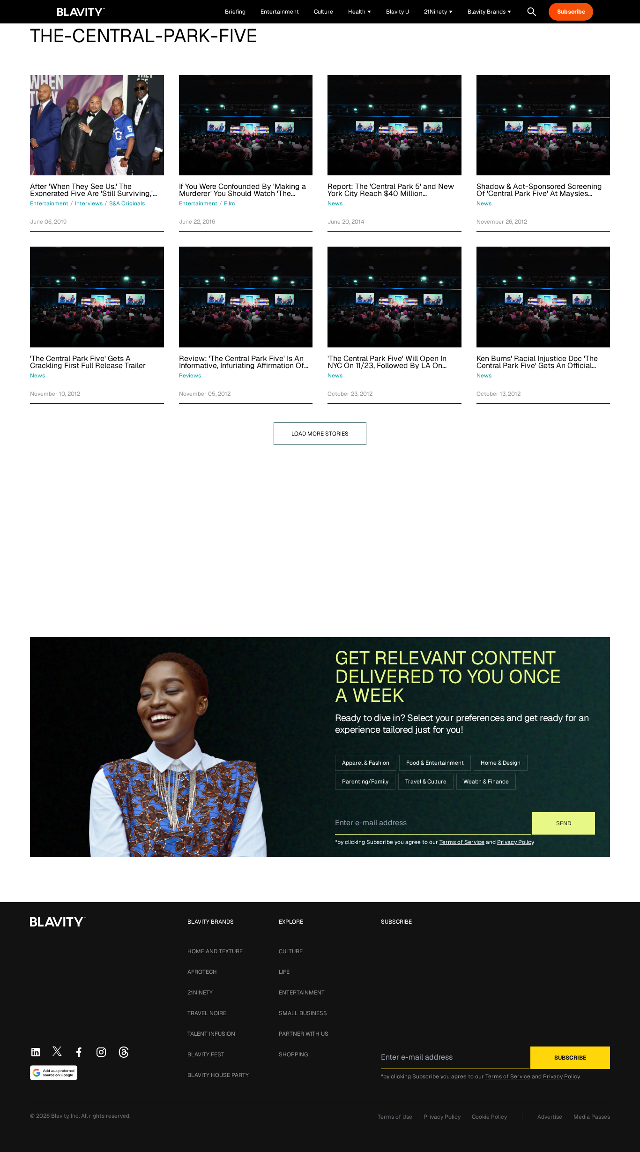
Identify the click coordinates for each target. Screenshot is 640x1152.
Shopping (293, 1054)
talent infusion (211, 1034)
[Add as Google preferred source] (53, 1072)
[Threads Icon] (123, 1052)
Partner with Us (303, 1034)
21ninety (200, 992)
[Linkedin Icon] (35, 1052)
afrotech (202, 972)
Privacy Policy (515, 842)
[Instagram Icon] (101, 1052)
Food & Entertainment (435, 763)
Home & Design (501, 763)
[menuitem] (360, 11)
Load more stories (320, 433)
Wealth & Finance (486, 781)
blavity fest (205, 1054)
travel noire (206, 1013)
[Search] (531, 11)
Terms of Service (461, 842)
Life (284, 972)
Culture (291, 951)
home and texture (215, 951)
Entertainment (302, 992)
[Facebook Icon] (78, 1052)
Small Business (303, 1013)
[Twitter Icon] (57, 1051)
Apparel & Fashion (365, 763)
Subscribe (571, 11)
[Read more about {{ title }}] (97, 125)
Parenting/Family (365, 781)
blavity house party (218, 1075)
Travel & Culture (426, 781)
